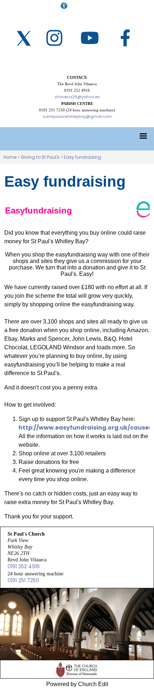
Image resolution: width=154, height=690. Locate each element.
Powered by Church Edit (77, 684)
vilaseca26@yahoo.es (77, 97)
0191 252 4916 (24, 566)
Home (10, 157)
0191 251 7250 (23, 580)
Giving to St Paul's (40, 157)
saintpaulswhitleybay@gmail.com (77, 116)
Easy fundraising (82, 157)
